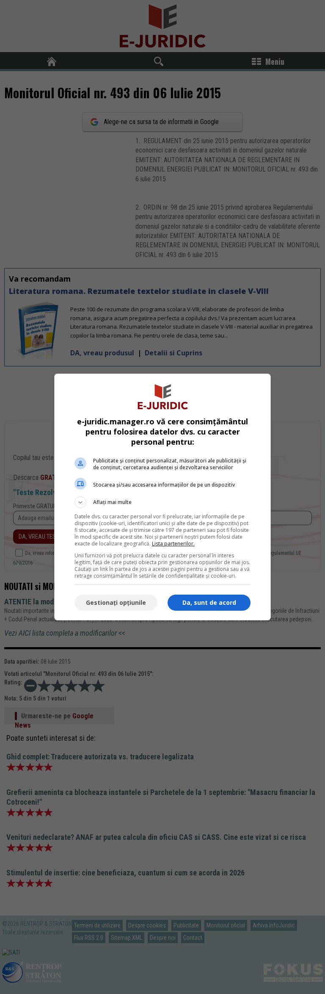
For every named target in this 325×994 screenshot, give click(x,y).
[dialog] (162, 497)
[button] (162, 502)
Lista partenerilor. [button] (173, 543)
